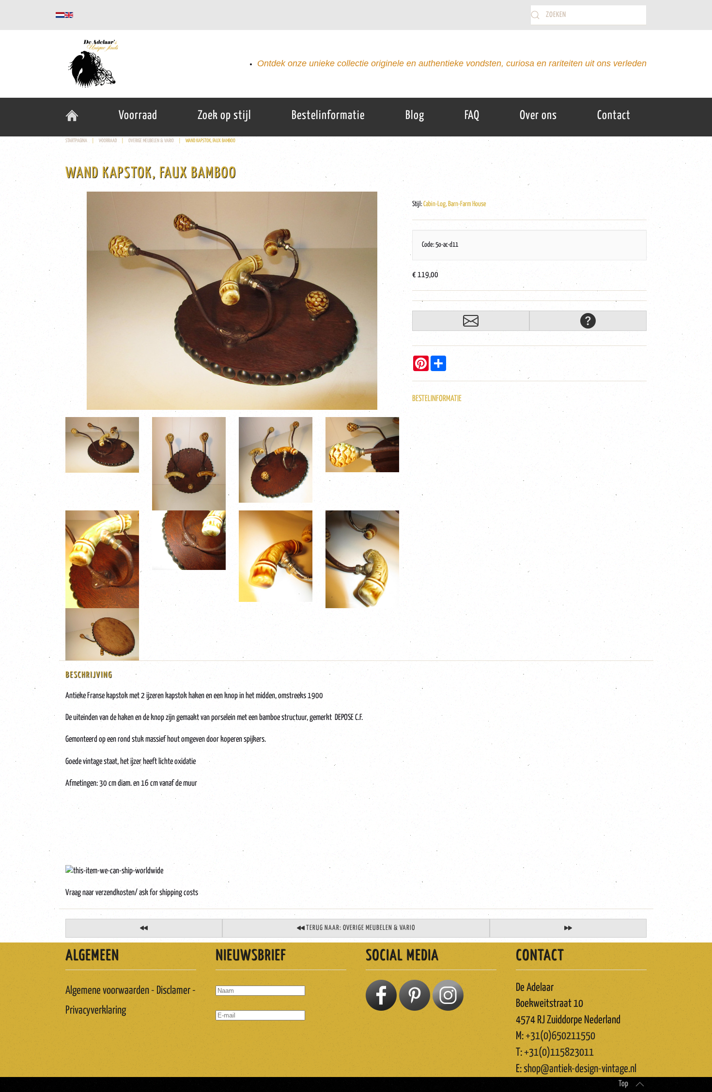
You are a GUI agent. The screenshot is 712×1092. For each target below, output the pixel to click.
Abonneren (237, 1043)
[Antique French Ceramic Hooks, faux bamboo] (232, 301)
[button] (640, 1084)
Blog (414, 115)
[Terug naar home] (92, 64)
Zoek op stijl (224, 115)
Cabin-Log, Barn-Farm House (454, 204)
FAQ (472, 115)
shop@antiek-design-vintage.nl (580, 1069)
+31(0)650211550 (560, 1036)
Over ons (538, 115)
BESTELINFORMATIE (437, 399)
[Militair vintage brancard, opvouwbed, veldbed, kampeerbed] (568, 928)
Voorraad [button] (138, 115)
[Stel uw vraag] (588, 321)
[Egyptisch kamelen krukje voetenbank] (143, 928)
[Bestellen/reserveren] (470, 321)
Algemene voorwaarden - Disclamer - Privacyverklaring (130, 1000)
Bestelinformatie (328, 115)
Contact (614, 115)
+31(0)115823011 (559, 1052)
